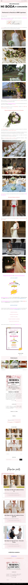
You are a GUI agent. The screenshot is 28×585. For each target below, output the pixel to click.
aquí (20, 324)
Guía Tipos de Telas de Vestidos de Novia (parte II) (14, 445)
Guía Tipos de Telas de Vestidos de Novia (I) (14, 490)
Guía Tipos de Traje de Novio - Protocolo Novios (14, 541)
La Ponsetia (9, 100)
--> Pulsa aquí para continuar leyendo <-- (14, 520)
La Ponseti (3, 27)
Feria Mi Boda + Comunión (7, 583)
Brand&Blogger (20, 583)
